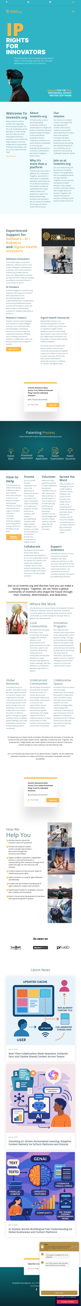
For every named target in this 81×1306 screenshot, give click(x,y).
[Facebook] (6, 2)
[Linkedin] (28, 2)
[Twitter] (50, 2)
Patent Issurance (70, 457)
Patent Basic (10, 457)
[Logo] (14, 11)
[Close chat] (76, 1246)
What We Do (11, 156)
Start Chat (59, 1293)
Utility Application (42, 457)
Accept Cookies (67, 1302)
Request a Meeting (14, 537)
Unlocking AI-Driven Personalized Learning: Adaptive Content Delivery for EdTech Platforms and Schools (40, 1142)
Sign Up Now (14, 349)
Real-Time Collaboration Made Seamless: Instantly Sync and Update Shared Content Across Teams (38, 1055)
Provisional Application (27, 456)
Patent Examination (57, 457)
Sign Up (51, 90)
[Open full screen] (72, 1246)
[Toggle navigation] (73, 2)
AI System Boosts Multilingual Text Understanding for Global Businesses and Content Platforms (40, 1230)
